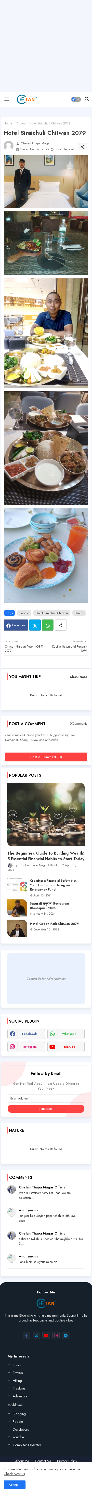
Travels (18, 1372)
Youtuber (19, 1437)
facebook (29, 1034)
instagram (30, 1047)
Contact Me (43, 1461)
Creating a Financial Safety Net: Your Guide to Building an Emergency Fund (53, 885)
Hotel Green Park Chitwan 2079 (54, 924)
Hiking (17, 1380)
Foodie (24, 613)
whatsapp (69, 1034)
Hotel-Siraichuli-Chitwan (52, 613)
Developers (21, 1429)
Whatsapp (47, 625)
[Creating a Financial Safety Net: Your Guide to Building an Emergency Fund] (17, 885)
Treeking (19, 1388)
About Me (22, 1461)
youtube (69, 1047)
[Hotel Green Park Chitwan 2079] (17, 928)
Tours (17, 1365)
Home (8, 123)
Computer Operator (27, 1444)
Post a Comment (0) (46, 757)
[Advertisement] (46, 46)
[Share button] (60, 625)
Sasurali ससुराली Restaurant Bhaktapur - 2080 (49, 905)
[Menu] (6, 99)
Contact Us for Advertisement (46, 978)
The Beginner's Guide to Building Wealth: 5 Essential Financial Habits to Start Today (45, 856)
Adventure (20, 1396)
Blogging (19, 1413)
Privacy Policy (67, 1461)
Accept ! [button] (15, 1484)
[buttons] (26, 1335)
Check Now (12, 1473)
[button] (76, 99)
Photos (20, 123)
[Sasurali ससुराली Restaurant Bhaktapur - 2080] (17, 908)
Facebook (18, 625)
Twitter (35, 625)
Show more (78, 676)
